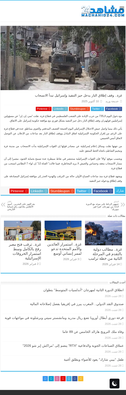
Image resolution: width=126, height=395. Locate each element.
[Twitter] (69, 378)
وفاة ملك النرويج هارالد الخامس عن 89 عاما (93, 332)
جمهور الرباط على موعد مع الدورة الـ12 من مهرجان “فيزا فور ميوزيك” (102, 206)
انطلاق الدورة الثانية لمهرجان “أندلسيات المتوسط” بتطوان (83, 290)
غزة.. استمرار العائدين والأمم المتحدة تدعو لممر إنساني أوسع (64, 248)
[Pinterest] (63, 378)
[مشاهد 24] (102, 11)
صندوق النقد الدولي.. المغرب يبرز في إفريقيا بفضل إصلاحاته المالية (77, 304)
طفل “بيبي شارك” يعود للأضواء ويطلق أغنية (94, 359)
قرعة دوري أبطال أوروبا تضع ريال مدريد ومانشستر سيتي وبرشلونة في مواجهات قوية (64, 318)
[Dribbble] (57, 378)
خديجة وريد (112, 101)
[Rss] (80, 378)
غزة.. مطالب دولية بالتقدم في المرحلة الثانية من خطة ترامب (105, 254)
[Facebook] (74, 378)
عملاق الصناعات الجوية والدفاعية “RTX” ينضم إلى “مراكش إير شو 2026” (73, 345)
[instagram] (45, 378)
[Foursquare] (51, 378)
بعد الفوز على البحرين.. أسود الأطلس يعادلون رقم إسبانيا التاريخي (21, 206)
